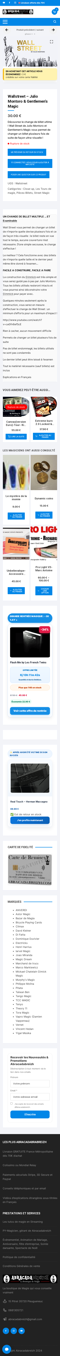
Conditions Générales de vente (21, 1266)
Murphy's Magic (25, 979)
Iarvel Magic (23, 951)
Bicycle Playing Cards (29, 922)
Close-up (28, 188)
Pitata (19, 988)
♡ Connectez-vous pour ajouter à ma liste (30, 163)
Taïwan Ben (22, 992)
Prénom (14, 1077)
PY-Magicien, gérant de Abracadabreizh (27, 1230)
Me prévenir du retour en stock (27, 152)
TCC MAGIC (23, 1000)
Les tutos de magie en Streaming (23, 1221)
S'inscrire (30, 1114)
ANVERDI (21, 910)
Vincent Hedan (24, 1028)
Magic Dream (24, 959)
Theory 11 (21, 1008)
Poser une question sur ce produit (28, 174)
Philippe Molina (25, 983)
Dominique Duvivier (27, 938)
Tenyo (19, 1004)
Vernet (20, 1024)
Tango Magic (23, 996)
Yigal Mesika (23, 1033)
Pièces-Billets (24, 192)
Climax (20, 926)
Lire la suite (17, 436)
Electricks (22, 943)
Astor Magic (23, 914)
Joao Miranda (24, 955)
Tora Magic (22, 1012)
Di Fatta (20, 934)
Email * (13, 1090)
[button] (51, 41)
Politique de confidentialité (19, 1257)
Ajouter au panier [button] (45, 436)
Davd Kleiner (23, 930)
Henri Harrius (24, 947)
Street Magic (42, 192)
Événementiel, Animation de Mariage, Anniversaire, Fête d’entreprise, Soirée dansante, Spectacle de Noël (25, 1244)
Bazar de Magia (25, 918)
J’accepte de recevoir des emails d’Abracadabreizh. (29, 1105)
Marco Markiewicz (27, 967)
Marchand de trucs (27, 963)
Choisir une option (45, 591)
